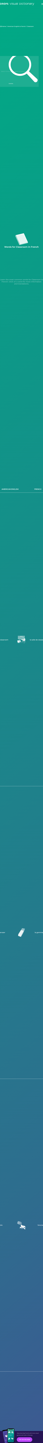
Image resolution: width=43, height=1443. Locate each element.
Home (4, 26)
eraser (2, 932)
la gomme (39, 932)
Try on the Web (24, 1439)
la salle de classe (36, 640)
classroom (4, 640)
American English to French (16, 26)
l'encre (40, 1225)
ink (1, 1225)
